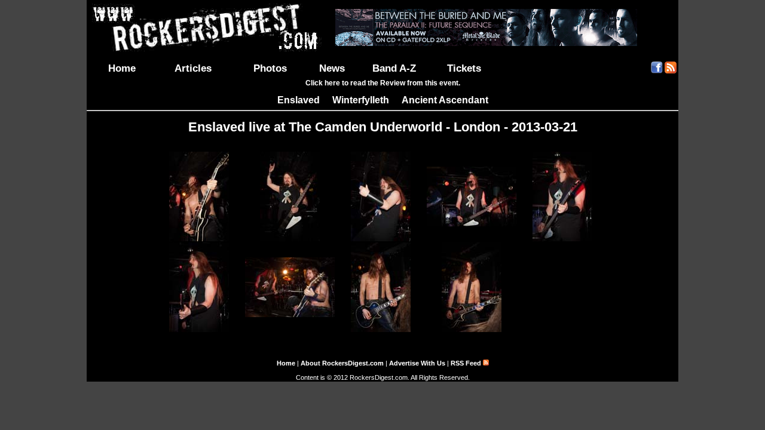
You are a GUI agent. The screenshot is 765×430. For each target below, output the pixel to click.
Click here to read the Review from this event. (382, 83)
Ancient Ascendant (445, 100)
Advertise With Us (417, 363)
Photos (270, 68)
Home (122, 68)
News (332, 68)
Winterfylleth (360, 100)
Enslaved (298, 100)
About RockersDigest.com (342, 363)
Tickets (464, 68)
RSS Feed (467, 363)
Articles (193, 68)
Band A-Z (394, 68)
